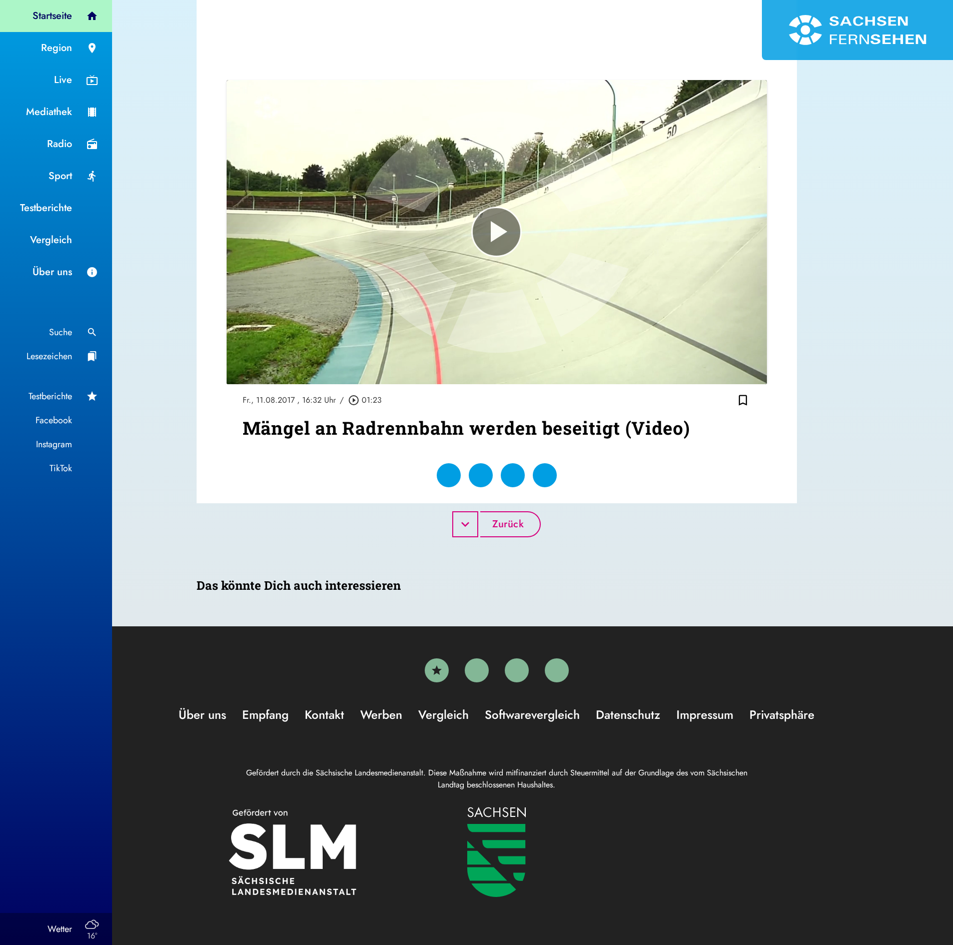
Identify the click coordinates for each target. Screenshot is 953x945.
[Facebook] (477, 670)
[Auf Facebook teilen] (449, 475)
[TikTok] (557, 670)
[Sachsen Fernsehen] (857, 30)
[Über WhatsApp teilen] (513, 475)
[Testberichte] (437, 670)
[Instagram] (517, 670)
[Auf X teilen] (481, 475)
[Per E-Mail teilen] (545, 475)
